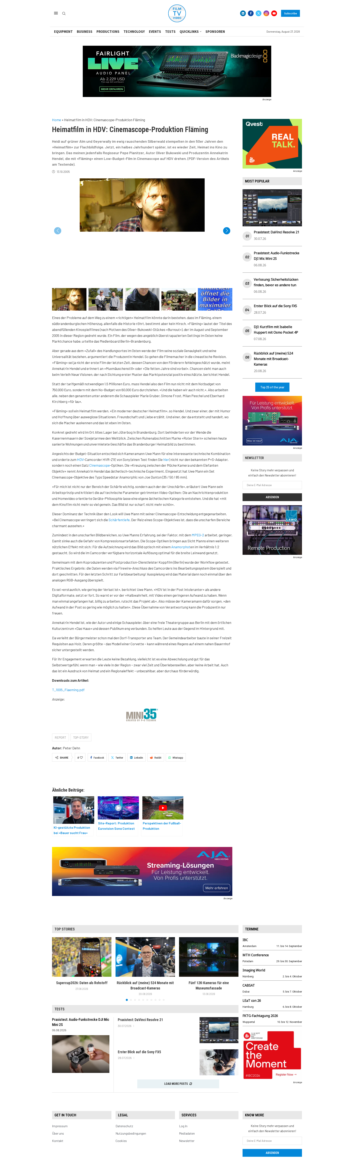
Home (56, 120)
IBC (245, 940)
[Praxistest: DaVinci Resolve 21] (219, 1030)
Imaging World (254, 970)
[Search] (64, 13)
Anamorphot (180, 547)
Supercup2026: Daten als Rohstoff (82, 983)
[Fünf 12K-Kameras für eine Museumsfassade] (208, 957)
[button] (226, 230)
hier (166, 459)
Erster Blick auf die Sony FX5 (275, 306)
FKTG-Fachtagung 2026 (260, 1015)
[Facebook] (251, 13)
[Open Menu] (56, 13)
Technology (134, 31)
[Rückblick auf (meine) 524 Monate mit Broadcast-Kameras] (145, 957)
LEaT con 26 (252, 1000)
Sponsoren (215, 31)
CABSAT (249, 985)
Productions (107, 31)
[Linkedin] (243, 13)
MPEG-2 (198, 535)
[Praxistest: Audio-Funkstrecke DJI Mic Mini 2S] (80, 1054)
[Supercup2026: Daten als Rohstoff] (81, 957)
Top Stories (64, 929)
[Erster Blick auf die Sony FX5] (219, 1062)
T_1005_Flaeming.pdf (68, 690)
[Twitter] (258, 13)
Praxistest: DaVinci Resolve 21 (276, 232)
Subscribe (290, 13)
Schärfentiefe (119, 520)
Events (155, 31)
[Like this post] (81, 757)
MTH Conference (256, 955)
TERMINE (252, 929)
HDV (80, 459)
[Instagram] (266, 13)
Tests (170, 31)
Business (84, 31)
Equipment (63, 31)
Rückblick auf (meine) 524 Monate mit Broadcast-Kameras (273, 359)
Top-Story (81, 737)
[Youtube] (274, 13)
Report (60, 737)
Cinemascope (99, 465)
